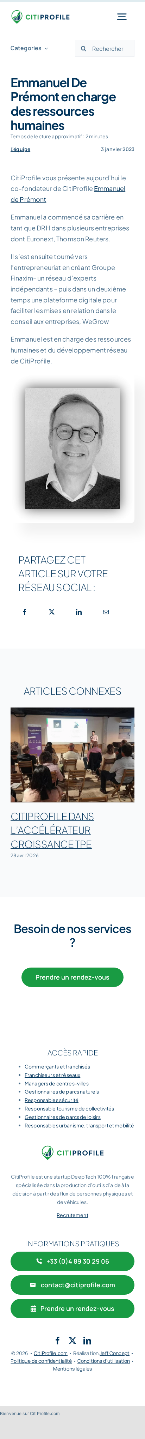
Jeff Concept (115, 1353)
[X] (51, 611)
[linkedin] (87, 1340)
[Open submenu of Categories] (45, 48)
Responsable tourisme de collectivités (69, 1108)
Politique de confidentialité (41, 1360)
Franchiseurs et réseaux (52, 1075)
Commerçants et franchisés (57, 1066)
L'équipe (20, 149)
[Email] (106, 611)
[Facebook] (24, 611)
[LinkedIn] (78, 611)
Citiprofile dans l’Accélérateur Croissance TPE (52, 830)
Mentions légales (72, 1368)
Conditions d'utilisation (103, 1360)
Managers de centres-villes (57, 1083)
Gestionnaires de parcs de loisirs (63, 1117)
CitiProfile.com (51, 1353)
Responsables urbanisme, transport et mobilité (79, 1125)
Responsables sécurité (51, 1100)
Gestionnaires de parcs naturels (62, 1091)
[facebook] (58, 1340)
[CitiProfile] (40, 12)
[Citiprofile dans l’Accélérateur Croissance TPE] (72, 755)
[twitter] (72, 1340)
